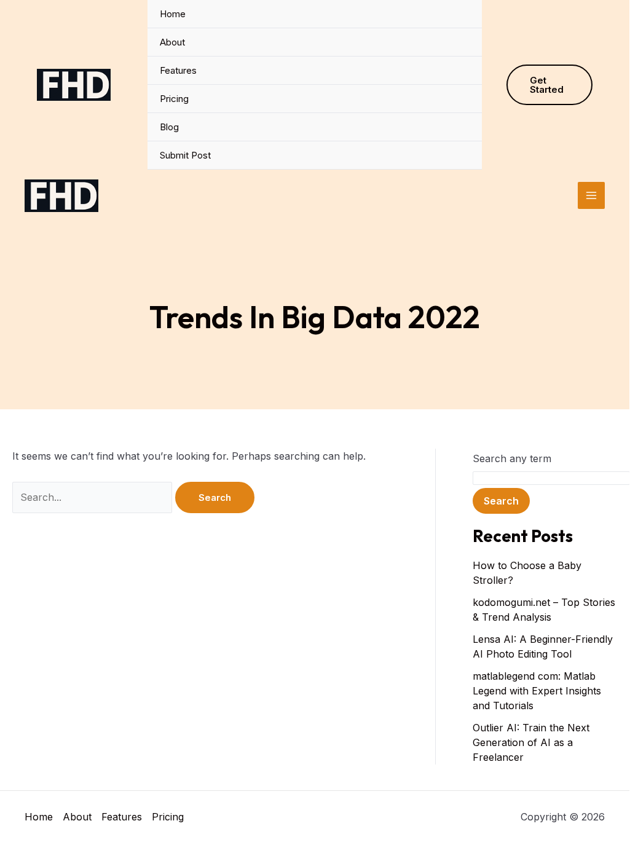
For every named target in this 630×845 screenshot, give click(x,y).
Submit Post (185, 155)
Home (173, 14)
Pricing (174, 98)
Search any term (512, 458)
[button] (549, 85)
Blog (169, 127)
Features (178, 70)
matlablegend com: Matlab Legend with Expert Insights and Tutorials (537, 691)
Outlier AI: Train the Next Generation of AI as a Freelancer (531, 742)
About (172, 42)
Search (501, 501)
